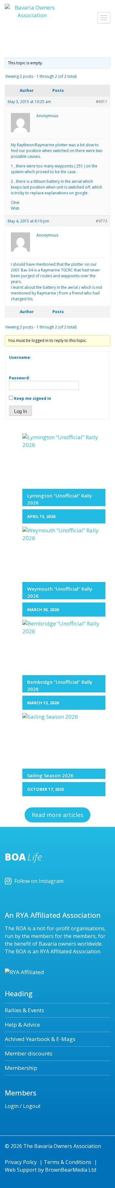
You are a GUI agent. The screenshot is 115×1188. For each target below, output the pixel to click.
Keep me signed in (32, 398)
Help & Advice (22, 1024)
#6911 (101, 101)
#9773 (101, 221)
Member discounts (28, 1053)
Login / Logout (23, 1106)
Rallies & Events (24, 1010)
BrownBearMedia (66, 1169)
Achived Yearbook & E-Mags (40, 1039)
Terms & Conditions (67, 1162)
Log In (20, 411)
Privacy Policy (21, 1162)
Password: (19, 378)
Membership (21, 1067)
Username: (20, 357)
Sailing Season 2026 (50, 775)
